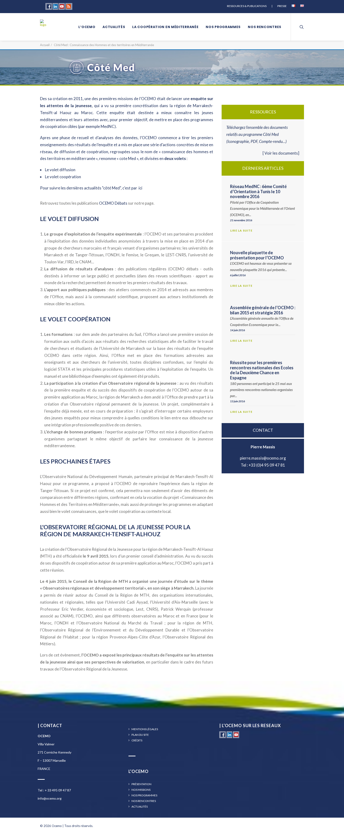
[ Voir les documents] (281, 153)
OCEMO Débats (113, 203)
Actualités (113, 27)
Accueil (45, 45)
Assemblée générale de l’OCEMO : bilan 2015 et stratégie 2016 (262, 310)
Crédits (137, 740)
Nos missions (141, 789)
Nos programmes (223, 27)
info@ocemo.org (50, 798)
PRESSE (282, 6)
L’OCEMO (86, 27)
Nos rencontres (264, 27)
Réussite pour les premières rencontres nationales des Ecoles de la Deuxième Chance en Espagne (261, 370)
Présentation (141, 784)
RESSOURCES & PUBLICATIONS (247, 6)
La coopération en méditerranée (165, 27)
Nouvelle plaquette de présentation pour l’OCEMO (257, 255)
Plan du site (140, 734)
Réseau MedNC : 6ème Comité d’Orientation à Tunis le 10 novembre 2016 (258, 191)
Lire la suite (241, 230)
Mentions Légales (145, 729)
